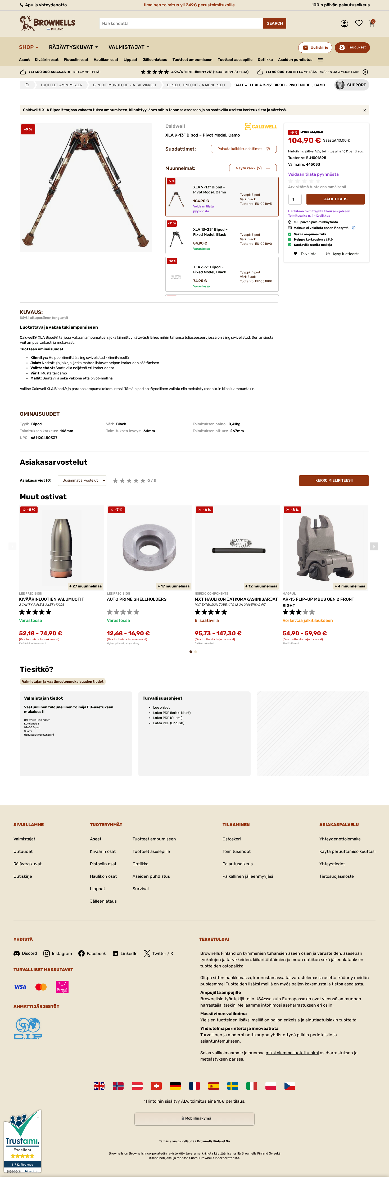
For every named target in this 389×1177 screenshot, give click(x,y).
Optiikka (265, 59)
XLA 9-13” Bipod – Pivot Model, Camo (209, 189)
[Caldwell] (261, 126)
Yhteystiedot (332, 863)
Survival (141, 888)
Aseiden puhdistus (295, 59)
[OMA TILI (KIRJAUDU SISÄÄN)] (346, 24)
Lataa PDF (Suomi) (167, 718)
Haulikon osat (106, 59)
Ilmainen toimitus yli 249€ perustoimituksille (189, 4)
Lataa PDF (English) (168, 723)
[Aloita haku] (274, 23)
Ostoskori (232, 838)
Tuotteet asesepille (235, 59)
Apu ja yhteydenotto (45, 4)
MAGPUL (289, 593)
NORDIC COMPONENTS (211, 593)
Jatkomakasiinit (204, 643)
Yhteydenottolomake (340, 838)
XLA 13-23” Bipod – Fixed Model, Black (210, 232)
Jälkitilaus (335, 199)
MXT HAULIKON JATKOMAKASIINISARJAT (236, 599)
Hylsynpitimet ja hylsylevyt (124, 643)
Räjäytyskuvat (71, 47)
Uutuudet (23, 851)
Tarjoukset (357, 47)
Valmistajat (126, 47)
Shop (26, 47)
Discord (29, 953)
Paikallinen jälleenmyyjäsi (248, 876)
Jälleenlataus (155, 59)
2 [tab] (197, 654)
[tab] (63, 681)
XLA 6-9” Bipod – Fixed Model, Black (209, 269)
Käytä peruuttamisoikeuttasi (347, 851)
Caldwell (175, 126)
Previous (12, 546)
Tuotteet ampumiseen (192, 60)
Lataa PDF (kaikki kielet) (172, 713)
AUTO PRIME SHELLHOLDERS (136, 599)
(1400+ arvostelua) (209, 72)
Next (374, 546)
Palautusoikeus (238, 863)
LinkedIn (129, 953)
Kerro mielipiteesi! (334, 480)
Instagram (62, 953)
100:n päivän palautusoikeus (341, 4)
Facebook (96, 953)
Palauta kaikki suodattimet (240, 149)
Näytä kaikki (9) (249, 168)
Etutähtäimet (291, 643)
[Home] (25, 85)
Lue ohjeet (161, 707)
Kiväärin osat (46, 59)
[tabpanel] (62, 575)
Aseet (24, 59)
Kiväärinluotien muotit (32, 643)
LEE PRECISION (30, 593)
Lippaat (130, 59)
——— (320, 59)
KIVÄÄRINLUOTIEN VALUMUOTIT (51, 599)
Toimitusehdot (237, 851)
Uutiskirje (22, 876)
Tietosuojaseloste (336, 876)
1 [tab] (192, 654)
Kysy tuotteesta (346, 253)
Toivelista (360, 23)
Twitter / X (162, 953)
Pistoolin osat (76, 59)
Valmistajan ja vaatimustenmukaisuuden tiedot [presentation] (62, 681)
